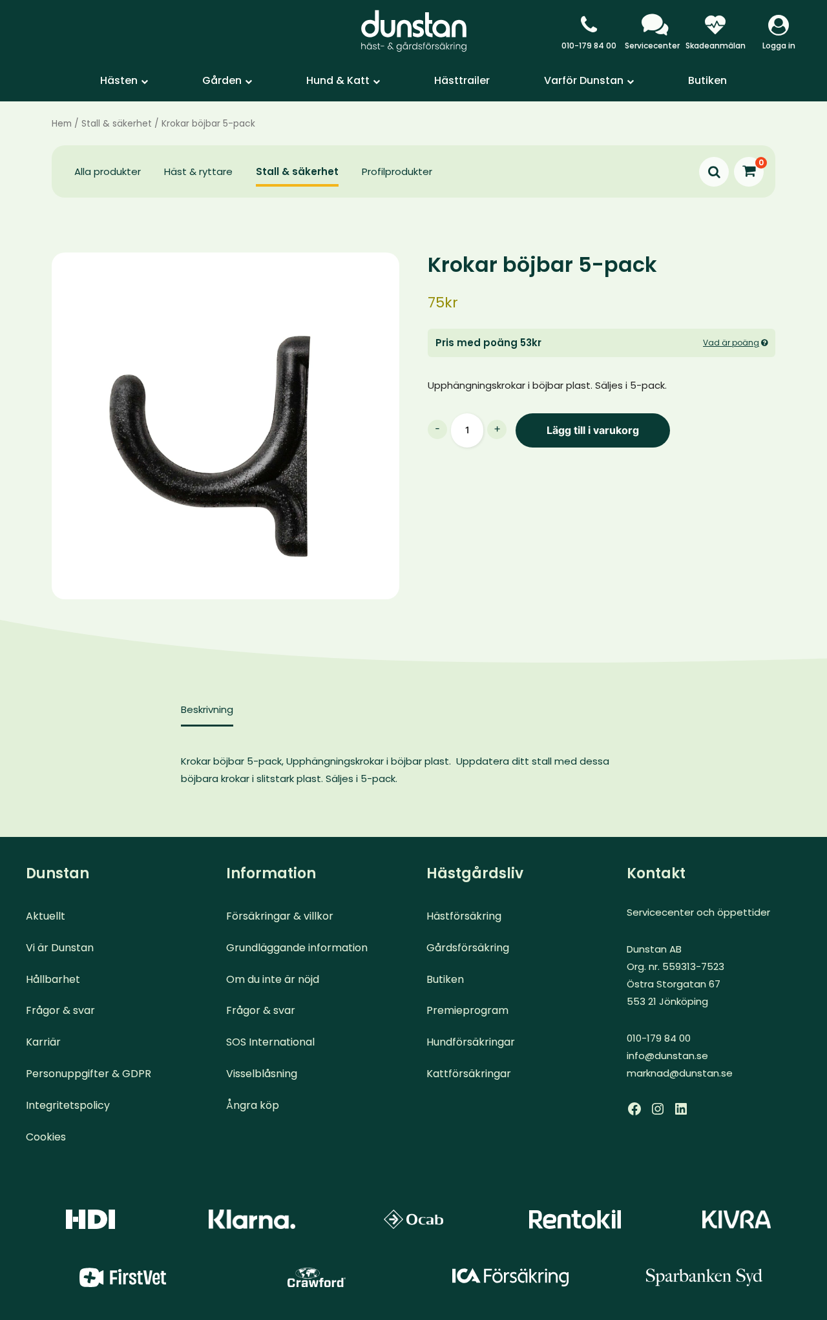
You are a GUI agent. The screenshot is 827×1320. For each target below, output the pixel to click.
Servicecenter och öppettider (698, 912)
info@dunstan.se (667, 1055)
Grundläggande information (297, 947)
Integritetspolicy (68, 1105)
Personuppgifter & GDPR (88, 1073)
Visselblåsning (261, 1073)
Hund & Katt (338, 80)
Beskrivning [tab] (207, 709)
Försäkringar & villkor (279, 916)
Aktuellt (45, 916)
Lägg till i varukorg (593, 430)
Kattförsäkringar (468, 1073)
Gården (222, 80)
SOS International (270, 1042)
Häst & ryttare (198, 171)
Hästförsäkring (463, 916)
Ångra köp (252, 1105)
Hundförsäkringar (470, 1042)
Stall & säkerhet (116, 124)
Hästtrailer (462, 80)
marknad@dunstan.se (680, 1073)
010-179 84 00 (588, 45)
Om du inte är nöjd (272, 979)
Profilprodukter (397, 171)
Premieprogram (467, 1010)
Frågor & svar (60, 1010)
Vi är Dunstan (60, 947)
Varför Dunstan (583, 80)
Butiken (707, 80)
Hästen (119, 80)
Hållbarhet (53, 979)
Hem (62, 124)
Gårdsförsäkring (467, 947)
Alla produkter (107, 171)
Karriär (43, 1042)
